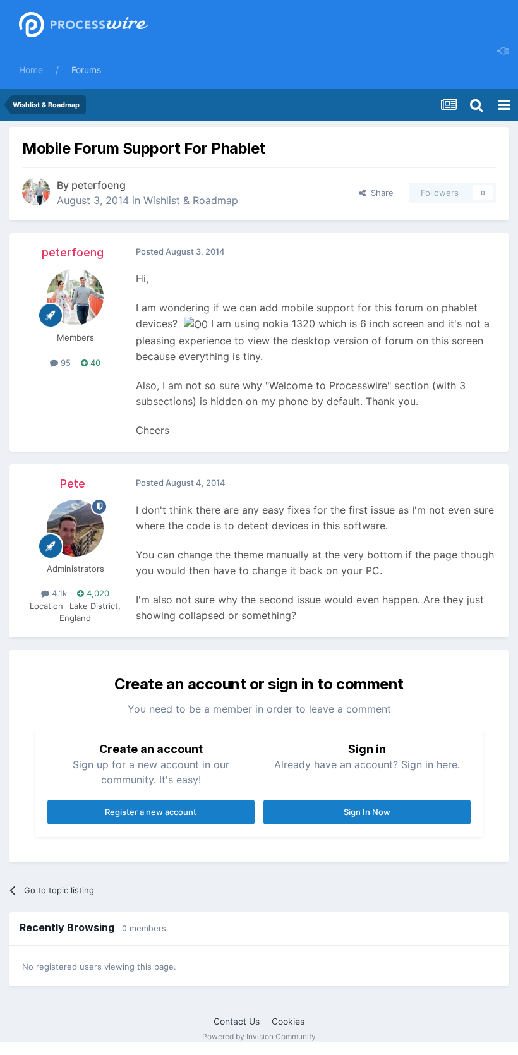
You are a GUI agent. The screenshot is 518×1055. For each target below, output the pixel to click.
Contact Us (237, 1021)
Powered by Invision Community (259, 1036)
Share (380, 193)
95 (64, 363)
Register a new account (150, 812)
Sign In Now (367, 812)
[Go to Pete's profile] (75, 528)
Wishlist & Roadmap (190, 200)
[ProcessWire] (82, 25)
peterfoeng (98, 185)
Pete (72, 483)
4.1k (58, 593)
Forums (86, 69)
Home (31, 69)
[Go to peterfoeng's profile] (36, 191)
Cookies (288, 1021)
